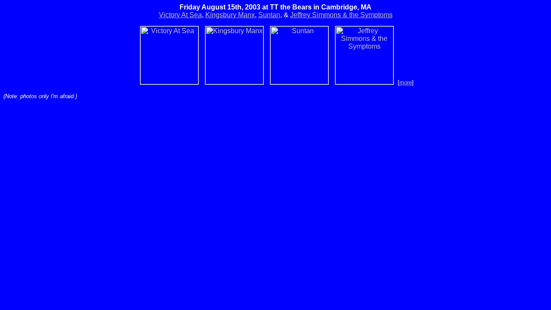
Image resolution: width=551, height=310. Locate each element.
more (405, 82)
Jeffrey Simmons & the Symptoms (341, 15)
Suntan (269, 15)
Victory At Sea (180, 15)
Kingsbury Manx (230, 15)
